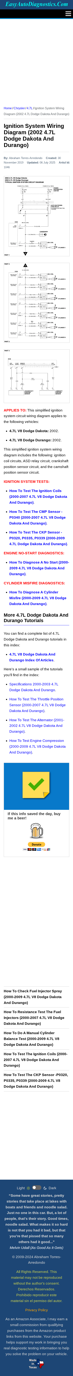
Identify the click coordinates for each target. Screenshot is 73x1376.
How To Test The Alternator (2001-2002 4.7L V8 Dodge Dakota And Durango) (36, 726)
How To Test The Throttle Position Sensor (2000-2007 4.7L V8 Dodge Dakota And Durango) (37, 705)
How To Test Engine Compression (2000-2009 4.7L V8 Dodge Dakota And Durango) (37, 746)
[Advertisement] (36, 61)
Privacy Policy (36, 1310)
